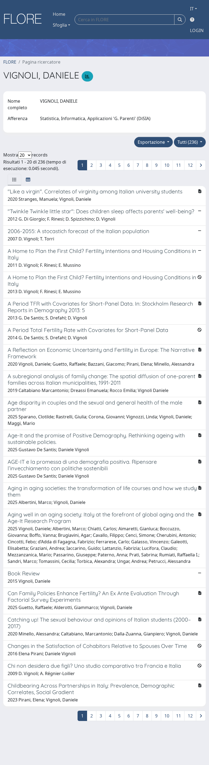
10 (166, 165)
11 (178, 165)
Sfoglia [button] (60, 25)
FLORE (9, 62)
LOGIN (197, 30)
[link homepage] (24, 19)
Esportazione (152, 142)
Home (59, 14)
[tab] (14, 179)
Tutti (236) (188, 142)
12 (190, 165)
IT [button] (192, 9)
